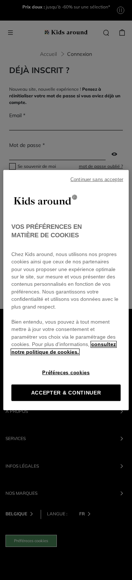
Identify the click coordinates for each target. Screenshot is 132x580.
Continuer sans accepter (96, 179)
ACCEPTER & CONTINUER (66, 393)
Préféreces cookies (65, 372)
